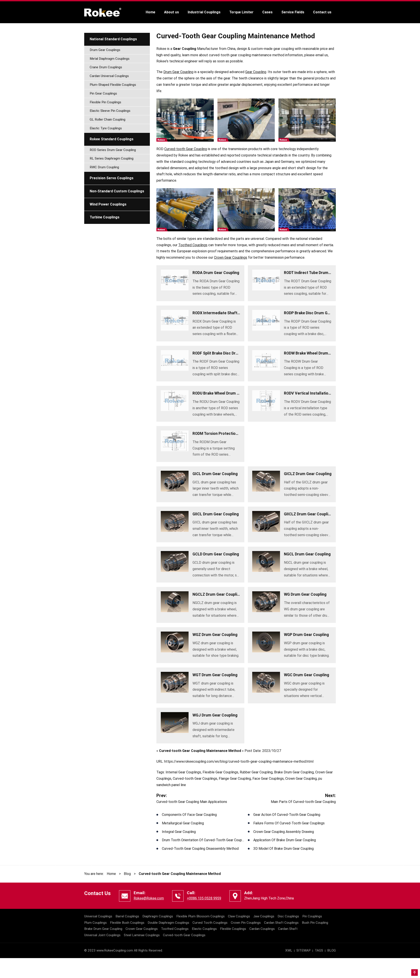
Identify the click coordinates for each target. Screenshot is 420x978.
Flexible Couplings (233, 929)
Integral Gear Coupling (179, 832)
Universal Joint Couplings (102, 935)
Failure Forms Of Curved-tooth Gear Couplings (289, 823)
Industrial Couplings (204, 12)
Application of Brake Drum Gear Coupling (284, 840)
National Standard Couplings (113, 39)
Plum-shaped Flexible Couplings (113, 85)
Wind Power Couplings (108, 204)
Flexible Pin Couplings (105, 102)
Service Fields (292, 12)
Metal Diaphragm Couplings (110, 59)
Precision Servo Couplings (111, 178)
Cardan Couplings (262, 929)
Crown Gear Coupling (301, 778)
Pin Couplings (312, 916)
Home (150, 12)
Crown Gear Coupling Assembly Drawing (283, 832)
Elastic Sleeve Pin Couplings (110, 111)
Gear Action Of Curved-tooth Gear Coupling (286, 815)
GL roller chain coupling (107, 119)
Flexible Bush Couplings (127, 923)
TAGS (319, 950)
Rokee (102, 12)
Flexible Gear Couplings (220, 772)
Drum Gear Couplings (105, 50)
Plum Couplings (95, 923)
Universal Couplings (98, 916)
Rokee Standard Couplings (111, 139)
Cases (267, 12)
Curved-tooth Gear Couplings (195, 778)
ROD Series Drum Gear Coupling (113, 150)
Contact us (322, 12)
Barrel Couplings (127, 916)
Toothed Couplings (192, 245)
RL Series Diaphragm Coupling (111, 158)
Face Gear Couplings (268, 778)
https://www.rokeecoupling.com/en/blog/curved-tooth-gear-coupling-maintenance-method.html (238, 761)
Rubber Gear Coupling (256, 772)
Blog (127, 874)
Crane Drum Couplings (106, 67)
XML (288, 950)
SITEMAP (303, 950)
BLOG (331, 950)
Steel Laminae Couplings (142, 935)
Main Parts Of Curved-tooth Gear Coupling (303, 802)
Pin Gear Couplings (103, 93)
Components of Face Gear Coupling (189, 815)
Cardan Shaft (288, 929)
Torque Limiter (241, 12)
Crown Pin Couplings (246, 923)
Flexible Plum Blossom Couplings (200, 916)
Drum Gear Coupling (178, 72)
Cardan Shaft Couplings (281, 923)
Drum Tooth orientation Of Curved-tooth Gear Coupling (204, 840)
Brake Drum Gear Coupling (294, 772)
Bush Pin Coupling (315, 923)
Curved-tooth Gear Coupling (185, 149)
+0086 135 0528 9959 (204, 898)
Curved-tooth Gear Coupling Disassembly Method (200, 848)
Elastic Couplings (204, 929)
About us (171, 12)
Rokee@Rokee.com (149, 898)
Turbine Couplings (104, 217)
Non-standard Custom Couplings (117, 191)
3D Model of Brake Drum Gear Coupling (283, 848)
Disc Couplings (288, 916)
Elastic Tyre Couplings (106, 128)
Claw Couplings (239, 916)
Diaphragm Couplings (157, 916)
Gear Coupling (255, 72)
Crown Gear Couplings (230, 257)
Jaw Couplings (263, 916)
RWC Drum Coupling (104, 167)
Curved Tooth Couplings (210, 923)
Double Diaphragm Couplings (168, 923)
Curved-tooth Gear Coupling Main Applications (191, 802)
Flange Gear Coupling (235, 778)
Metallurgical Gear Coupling (183, 823)
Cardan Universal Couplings (109, 76)
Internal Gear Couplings (183, 772)
